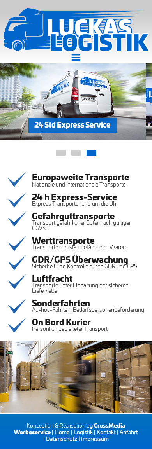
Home (62, 432)
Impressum (95, 438)
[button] (76, 57)
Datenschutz (61, 438)
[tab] (61, 153)
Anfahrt (129, 432)
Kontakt (106, 432)
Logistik (83, 432)
